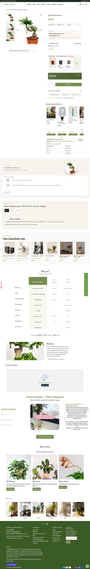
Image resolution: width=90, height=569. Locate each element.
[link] (51, 112)
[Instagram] (44, 524)
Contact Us (56, 541)
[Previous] (17, 30)
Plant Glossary (57, 535)
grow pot (51, 48)
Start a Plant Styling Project (40, 541)
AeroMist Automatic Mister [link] (73, 119)
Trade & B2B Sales (38, 539)
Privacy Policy (56, 539)
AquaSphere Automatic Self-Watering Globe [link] (62, 122)
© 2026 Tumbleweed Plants (14, 567)
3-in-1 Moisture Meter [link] (50, 120)
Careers (35, 543)
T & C (74, 141)
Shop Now (10, 489)
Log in (88, 1)
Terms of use (56, 537)
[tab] (6, 210)
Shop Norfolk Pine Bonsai (45, 436)
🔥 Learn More (71, 56)
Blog (34, 535)
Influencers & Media (38, 537)
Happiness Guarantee (39, 533)
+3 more (80, 140)
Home (7, 9)
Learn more (83, 1)
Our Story (35, 530)
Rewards (35, 531)
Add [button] (51, 134)
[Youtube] (47, 524)
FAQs (54, 530)
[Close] (86, 275)
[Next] (40, 30)
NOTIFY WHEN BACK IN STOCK (86, 286)
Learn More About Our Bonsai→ (56, 359)
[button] (81, 112)
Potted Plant (13, 9)
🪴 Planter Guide (53, 43)
